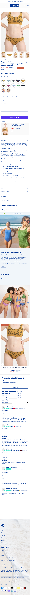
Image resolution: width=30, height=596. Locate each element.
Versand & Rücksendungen (9, 205)
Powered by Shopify (19, 584)
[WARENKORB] (28, 5)
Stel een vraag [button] (15, 387)
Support (4, 210)
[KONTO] (25, 5)
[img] (9, 407)
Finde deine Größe (4, 76)
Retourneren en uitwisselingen (7, 560)
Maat (2, 552)
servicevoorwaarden (4, 578)
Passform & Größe (5, 191)
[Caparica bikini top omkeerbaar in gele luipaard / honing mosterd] (5, 129)
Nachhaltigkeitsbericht (8, 201)
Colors (2, 78)
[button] (4, 73)
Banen (2, 537)
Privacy (2, 543)
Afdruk (2, 540)
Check (3, 266)
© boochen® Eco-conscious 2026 (7, 584)
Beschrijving (3, 140)
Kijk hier (16, 182)
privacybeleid (20, 577)
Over (2, 532)
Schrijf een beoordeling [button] (15, 384)
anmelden (25, 574)
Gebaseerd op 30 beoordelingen (9, 382)
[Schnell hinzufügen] (2, 364)
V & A (2, 555)
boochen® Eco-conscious (6, 59)
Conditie (3, 535)
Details (2, 188)
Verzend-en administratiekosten (8, 557)
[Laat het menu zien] (2, 5)
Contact (3, 550)
